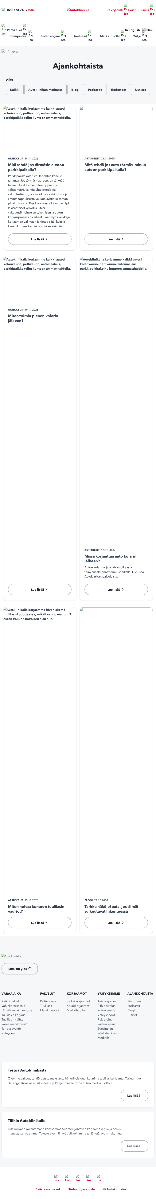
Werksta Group (108, 1033)
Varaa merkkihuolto (15, 1024)
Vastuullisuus (139, 10)
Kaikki (15, 90)
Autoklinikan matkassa (45, 90)
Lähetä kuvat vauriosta (17, 1010)
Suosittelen (105, 1028)
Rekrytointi (115, 10)
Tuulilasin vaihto (13, 1019)
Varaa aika (14, 30)
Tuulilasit (80, 36)
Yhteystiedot (106, 1015)
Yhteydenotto (11, 1033)
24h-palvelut (106, 1006)
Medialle (104, 1038)
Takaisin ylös (17, 969)
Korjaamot (77, 993)
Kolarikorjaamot (78, 1006)
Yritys (137, 36)
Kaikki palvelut (11, 1001)
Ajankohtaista (140, 993)
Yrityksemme (109, 993)
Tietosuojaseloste (81, 1189)
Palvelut (47, 993)
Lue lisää (133, 1095)
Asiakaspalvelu (108, 1001)
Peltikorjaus (48, 1001)
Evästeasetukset (48, 1189)
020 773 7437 (17, 10)
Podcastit (95, 90)
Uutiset (140, 90)
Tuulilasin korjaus (13, 1015)
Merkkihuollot (49, 1010)
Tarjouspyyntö (11, 1028)
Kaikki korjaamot (78, 1001)
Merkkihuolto (110, 36)
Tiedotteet (118, 90)
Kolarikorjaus (50, 36)
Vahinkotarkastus (13, 1006)
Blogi (75, 90)
